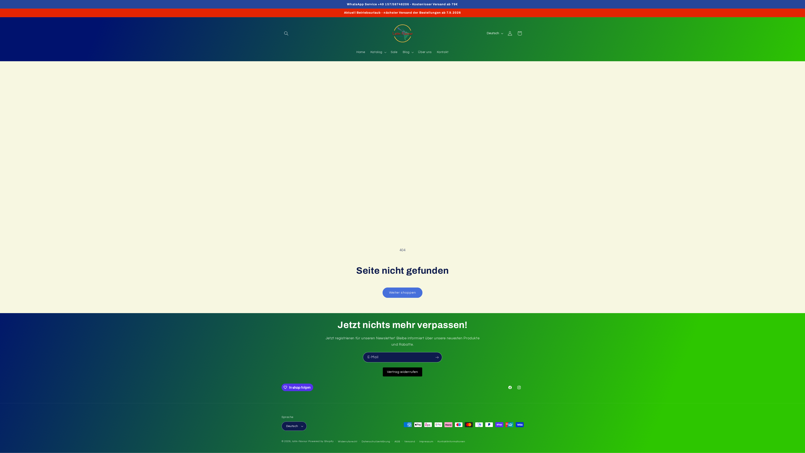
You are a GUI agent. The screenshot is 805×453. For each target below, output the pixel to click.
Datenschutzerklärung (376, 441)
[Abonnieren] (437, 357)
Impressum (426, 441)
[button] (286, 33)
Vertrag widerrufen (402, 372)
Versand (409, 441)
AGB (397, 441)
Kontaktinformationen (451, 441)
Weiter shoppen (402, 292)
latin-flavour (300, 441)
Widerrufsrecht (347, 441)
